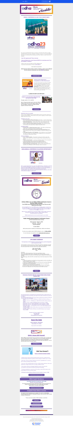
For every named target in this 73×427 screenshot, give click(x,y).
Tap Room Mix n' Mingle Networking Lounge (31, 127)
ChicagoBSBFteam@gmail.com (36, 315)
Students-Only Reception (28, 139)
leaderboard (36, 86)
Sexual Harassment (36, 403)
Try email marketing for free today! (36, 425)
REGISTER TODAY (36, 75)
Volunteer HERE (36, 173)
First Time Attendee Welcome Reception (30, 119)
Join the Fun (36, 109)
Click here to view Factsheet (36, 387)
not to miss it (37, 64)
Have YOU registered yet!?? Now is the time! (29, 58)
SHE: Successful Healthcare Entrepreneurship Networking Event (35, 129)
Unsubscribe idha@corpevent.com (36, 418)
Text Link (35, 91)
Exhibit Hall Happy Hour (27, 121)
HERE (37, 209)
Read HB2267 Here (36, 343)
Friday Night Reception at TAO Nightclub (30, 132)
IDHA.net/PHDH (48, 231)
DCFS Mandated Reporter (36, 406)
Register (36, 235)
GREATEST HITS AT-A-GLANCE (27, 113)
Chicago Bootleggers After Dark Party (30, 143)
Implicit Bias (36, 400)
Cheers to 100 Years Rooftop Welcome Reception (32, 123)
